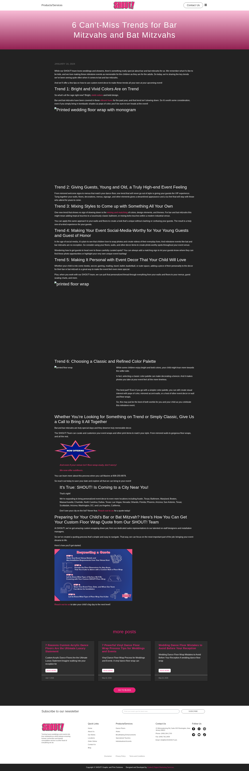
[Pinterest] (204, 728)
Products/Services (124, 724)
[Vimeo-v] (193, 734)
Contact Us (161, 724)
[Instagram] (199, 728)
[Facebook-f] (193, 728)
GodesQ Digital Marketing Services (160, 767)
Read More (51, 670)
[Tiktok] (204, 734)
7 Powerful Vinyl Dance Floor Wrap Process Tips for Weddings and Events (123, 648)
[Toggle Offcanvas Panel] (205, 5)
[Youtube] (199, 734)
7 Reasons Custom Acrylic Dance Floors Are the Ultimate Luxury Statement (66, 648)
